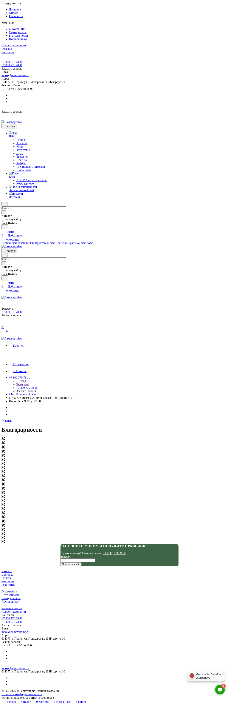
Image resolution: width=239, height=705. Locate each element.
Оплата (13, 12)
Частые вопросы (11, 608)
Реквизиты (16, 16)
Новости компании (13, 611)
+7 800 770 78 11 (11, 61)
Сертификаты (18, 32)
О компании (17, 28)
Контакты (7, 581)
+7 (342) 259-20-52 (114, 553)
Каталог (6, 571)
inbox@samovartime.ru (15, 75)
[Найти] (4, 226)
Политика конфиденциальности (21, 694)
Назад (22, 381)
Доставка (15, 9)
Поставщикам (18, 39)
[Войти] (3, 323)
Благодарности (18, 35)
